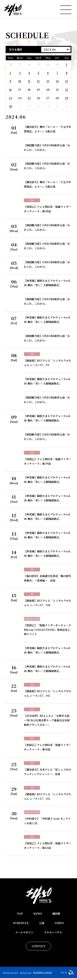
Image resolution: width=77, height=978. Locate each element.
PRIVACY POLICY (10, 972)
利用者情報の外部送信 (42, 972)
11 (29, 81)
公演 (41, 923)
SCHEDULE (21, 923)
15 (66, 81)
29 (66, 98)
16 (10, 89)
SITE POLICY (25, 972)
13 (48, 81)
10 (19, 81)
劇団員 (56, 913)
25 (29, 98)
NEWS (37, 913)
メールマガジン (24, 932)
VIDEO (59, 923)
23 (10, 98)
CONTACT (38, 946)
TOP (20, 913)
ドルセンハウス (53, 932)
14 (57, 81)
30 (10, 106)
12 (38, 81)
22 (66, 89)
